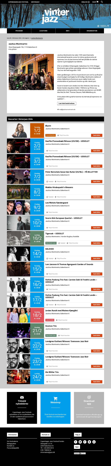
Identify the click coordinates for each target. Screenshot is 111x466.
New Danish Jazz (51, 243)
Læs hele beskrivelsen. (67, 103)
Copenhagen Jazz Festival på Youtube (94, 442)
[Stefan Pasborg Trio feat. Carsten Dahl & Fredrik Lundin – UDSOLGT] (18, 281)
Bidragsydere (11, 444)
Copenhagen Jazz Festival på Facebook (75, 442)
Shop (94, 2)
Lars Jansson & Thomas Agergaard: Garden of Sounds (69, 264)
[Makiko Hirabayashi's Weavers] (18, 189)
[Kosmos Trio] (18, 327)
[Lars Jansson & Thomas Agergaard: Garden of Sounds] (18, 266)
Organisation (92, 31)
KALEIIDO (49, 248)
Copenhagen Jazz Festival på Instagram (89, 442)
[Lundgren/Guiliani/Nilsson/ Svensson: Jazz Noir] (18, 343)
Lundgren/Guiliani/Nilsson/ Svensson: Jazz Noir (66, 341)
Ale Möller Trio (52, 372)
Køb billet (96, 135)
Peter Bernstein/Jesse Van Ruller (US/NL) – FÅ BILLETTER (71, 171)
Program (19, 31)
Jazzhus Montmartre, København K (57, 129)
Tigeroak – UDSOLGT (54, 233)
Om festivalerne (12, 441)
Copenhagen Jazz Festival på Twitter (80, 442)
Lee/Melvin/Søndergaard (56, 202)
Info (67, 31)
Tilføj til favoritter (64, 135)
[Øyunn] (18, 127)
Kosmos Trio (51, 325)
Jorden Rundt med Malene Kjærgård (61, 310)
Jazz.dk (9, 38)
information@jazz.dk (47, 452)
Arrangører (26, 38)
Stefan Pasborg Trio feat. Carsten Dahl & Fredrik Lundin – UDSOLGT (71, 280)
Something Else (50, 135)
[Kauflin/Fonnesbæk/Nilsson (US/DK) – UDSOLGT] (18, 143)
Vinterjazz (35, 2)
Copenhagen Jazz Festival (18, 2)
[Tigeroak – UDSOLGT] (18, 235)
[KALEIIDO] (18, 250)
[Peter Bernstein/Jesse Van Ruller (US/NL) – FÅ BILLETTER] (18, 173)
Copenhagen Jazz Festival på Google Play (83, 453)
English (85, 2)
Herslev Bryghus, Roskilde (70, 236)
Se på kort (13, 49)
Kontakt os (10, 446)
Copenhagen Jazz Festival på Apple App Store (77, 453)
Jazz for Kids (49, 320)
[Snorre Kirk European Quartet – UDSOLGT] (18, 220)
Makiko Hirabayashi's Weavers (59, 187)
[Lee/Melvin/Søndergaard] (18, 204)
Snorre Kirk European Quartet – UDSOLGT (63, 218)
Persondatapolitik (13, 448)
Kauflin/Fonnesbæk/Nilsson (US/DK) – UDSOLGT (67, 141)
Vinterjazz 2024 (17, 38)
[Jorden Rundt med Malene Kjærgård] (18, 312)
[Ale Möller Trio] (18, 374)
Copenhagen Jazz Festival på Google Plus (84, 442)
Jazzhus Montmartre (52, 236)
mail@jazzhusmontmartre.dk (67, 109)
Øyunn (48, 125)
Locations (43, 31)
